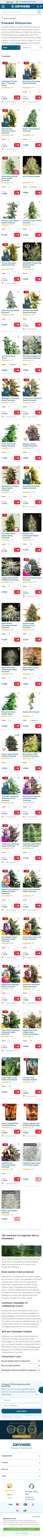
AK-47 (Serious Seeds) (31, 176)
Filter (5, 47)
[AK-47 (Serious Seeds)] (32, 165)
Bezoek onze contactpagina (30, 1498)
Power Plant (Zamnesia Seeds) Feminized (31, 890)
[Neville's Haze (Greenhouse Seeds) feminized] (32, 522)
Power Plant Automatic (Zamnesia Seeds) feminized (10, 1032)
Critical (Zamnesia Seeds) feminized (9, 264)
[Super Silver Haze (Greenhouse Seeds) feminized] (11, 656)
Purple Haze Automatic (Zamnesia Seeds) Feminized (32, 798)
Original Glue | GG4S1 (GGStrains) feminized (10, 579)
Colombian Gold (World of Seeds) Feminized (32, 845)
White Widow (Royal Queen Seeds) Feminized (9, 178)
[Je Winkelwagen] (41, 6)
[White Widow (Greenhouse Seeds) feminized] (11, 612)
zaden (30, 40)
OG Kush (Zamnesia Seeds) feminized (30, 311)
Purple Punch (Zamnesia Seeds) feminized (32, 399)
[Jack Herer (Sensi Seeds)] (11, 345)
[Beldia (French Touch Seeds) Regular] (32, 656)
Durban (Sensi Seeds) (31, 712)
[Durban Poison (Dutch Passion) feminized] (11, 743)
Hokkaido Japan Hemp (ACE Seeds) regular (31, 1164)
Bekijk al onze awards (21, 1436)
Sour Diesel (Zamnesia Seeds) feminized (31, 487)
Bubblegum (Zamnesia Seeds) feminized (10, 399)
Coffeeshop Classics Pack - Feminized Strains (9, 83)
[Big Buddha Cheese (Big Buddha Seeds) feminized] (32, 251)
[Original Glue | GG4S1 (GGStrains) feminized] (11, 566)
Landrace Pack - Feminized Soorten (30, 1079)
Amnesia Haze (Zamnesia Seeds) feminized (8, 131)
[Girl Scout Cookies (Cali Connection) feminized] (32, 345)
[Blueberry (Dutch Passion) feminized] (32, 432)
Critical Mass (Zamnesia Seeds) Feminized (32, 938)
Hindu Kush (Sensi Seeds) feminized (8, 445)
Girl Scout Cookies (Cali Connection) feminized (32, 357)
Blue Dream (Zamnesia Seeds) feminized (31, 82)
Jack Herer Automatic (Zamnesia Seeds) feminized (10, 798)
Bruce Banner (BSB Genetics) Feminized (31, 755)
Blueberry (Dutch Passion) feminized (30, 445)
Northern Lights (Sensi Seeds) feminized (10, 222)
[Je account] (38, 6)
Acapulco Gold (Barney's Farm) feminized (29, 625)
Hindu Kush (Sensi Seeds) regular (8, 713)
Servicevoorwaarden (6, 1416)
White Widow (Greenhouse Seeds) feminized (9, 625)
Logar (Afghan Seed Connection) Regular (9, 1079)
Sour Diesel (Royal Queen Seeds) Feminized (8, 535)
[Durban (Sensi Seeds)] (32, 700)
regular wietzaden (21, 43)
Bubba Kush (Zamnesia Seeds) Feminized (10, 985)
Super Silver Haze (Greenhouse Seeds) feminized (9, 670)
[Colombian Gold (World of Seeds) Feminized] (32, 832)
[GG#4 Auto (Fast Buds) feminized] (11, 299)
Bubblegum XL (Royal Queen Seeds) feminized (10, 488)
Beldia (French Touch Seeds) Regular (31, 669)
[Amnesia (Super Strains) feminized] (32, 209)
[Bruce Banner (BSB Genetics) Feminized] (32, 743)
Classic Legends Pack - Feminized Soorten (10, 1124)
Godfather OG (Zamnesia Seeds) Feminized (8, 1165)
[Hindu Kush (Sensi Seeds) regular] (11, 700)
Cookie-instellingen (21, 1533)
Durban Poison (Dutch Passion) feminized (10, 755)
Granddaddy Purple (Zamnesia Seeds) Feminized (9, 939)
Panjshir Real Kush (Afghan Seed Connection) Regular (31, 1032)
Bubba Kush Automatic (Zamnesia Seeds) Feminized (10, 891)
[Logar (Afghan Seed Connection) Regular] (11, 1066)
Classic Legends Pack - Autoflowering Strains (32, 1124)
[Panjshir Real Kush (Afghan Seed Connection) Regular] (32, 1019)
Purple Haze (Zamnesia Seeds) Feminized (10, 845)
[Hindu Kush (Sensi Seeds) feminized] (11, 432)
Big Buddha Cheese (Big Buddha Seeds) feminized (32, 265)
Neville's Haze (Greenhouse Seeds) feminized (30, 535)
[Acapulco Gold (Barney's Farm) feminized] (32, 612)
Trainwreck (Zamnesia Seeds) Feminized (31, 985)
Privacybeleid (28, 1415)
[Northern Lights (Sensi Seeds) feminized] (11, 209)
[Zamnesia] (20, 6)
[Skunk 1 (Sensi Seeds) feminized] (32, 117)
